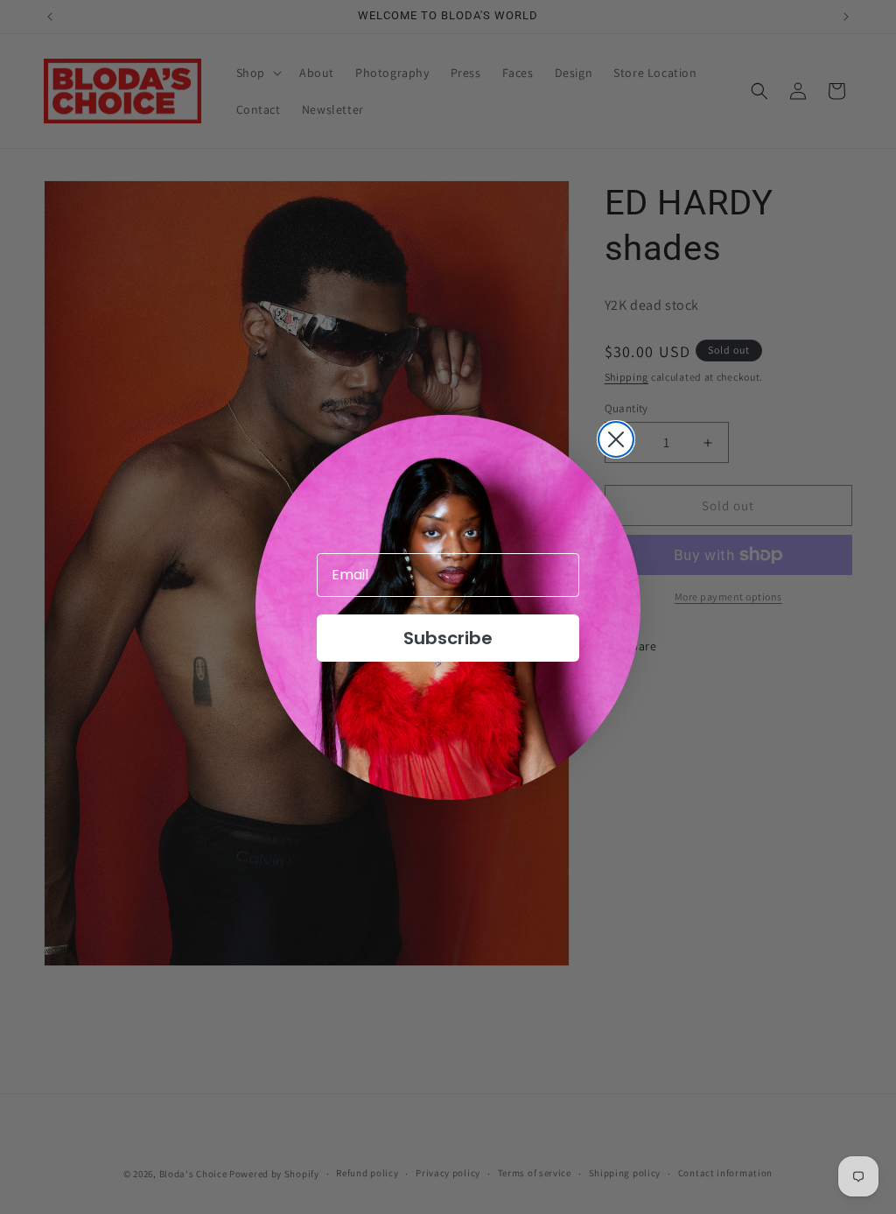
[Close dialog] (616, 439)
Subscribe (448, 638)
